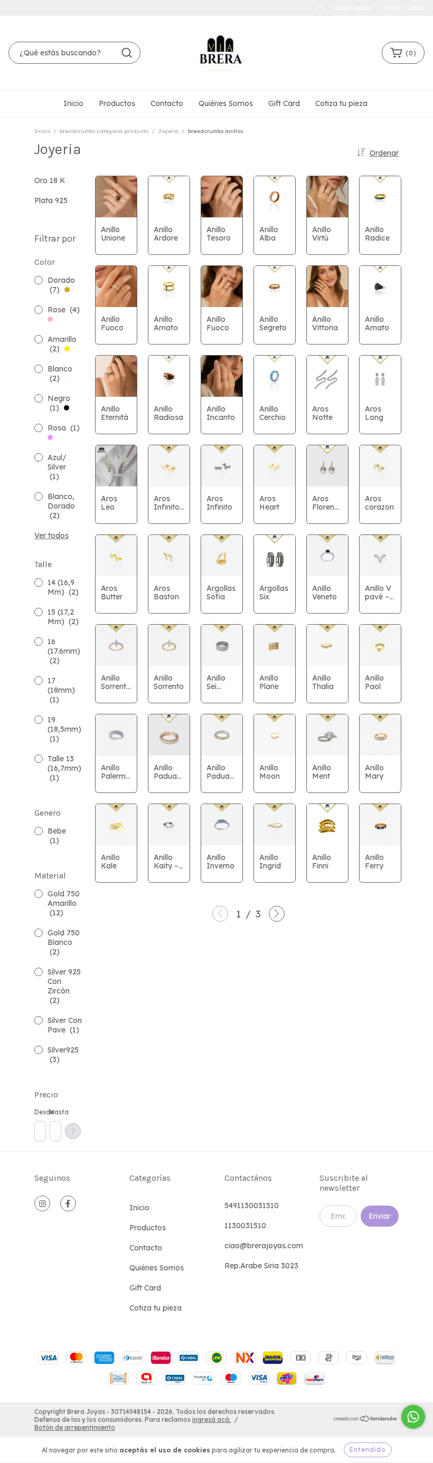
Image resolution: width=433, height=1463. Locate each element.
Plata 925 (51, 200)
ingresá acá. (211, 1419)
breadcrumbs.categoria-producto (104, 131)
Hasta (55, 1112)
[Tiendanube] (366, 1420)
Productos (117, 103)
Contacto (166, 103)
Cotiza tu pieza (341, 103)
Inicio (73, 103)
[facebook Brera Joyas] (68, 1203)
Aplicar (73, 1131)
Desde (39, 1112)
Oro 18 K (49, 180)
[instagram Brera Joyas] (42, 1203)
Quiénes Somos (226, 103)
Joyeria (168, 131)
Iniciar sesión (352, 8)
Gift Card (284, 103)
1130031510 (245, 1225)
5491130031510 (251, 1205)
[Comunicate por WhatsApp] (413, 1417)
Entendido (368, 1450)
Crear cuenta (404, 8)
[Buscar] (126, 52)
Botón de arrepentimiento (74, 1427)
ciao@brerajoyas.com (263, 1245)
